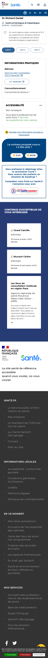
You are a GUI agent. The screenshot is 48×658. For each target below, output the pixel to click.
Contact (13, 441)
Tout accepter (11, 655)
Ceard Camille (21, 230)
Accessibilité (15, 105)
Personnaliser (39, 655)
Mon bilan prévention (22, 521)
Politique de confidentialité (26, 499)
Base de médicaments (22, 607)
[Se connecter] (45, 5)
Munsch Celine (22, 256)
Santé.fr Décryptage (21, 619)
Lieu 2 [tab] (22, 50)
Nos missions (16, 416)
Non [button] (32, 155)
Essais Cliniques (18, 613)
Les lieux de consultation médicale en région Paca (24, 286)
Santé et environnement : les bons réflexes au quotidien (24, 569)
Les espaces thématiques (24, 554)
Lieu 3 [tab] (37, 50)
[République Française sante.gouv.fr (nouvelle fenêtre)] (10, 360)
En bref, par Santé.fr (21, 560)
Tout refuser (26, 655)
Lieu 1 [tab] (8, 50)
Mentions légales (19, 493)
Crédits (12, 487)
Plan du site (15, 447)
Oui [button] (17, 155)
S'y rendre (15, 82)
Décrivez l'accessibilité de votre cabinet (21, 118)
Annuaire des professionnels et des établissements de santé (25, 598)
